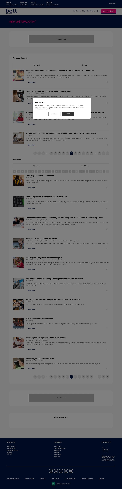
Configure (54, 114)
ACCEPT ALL (67, 114)
